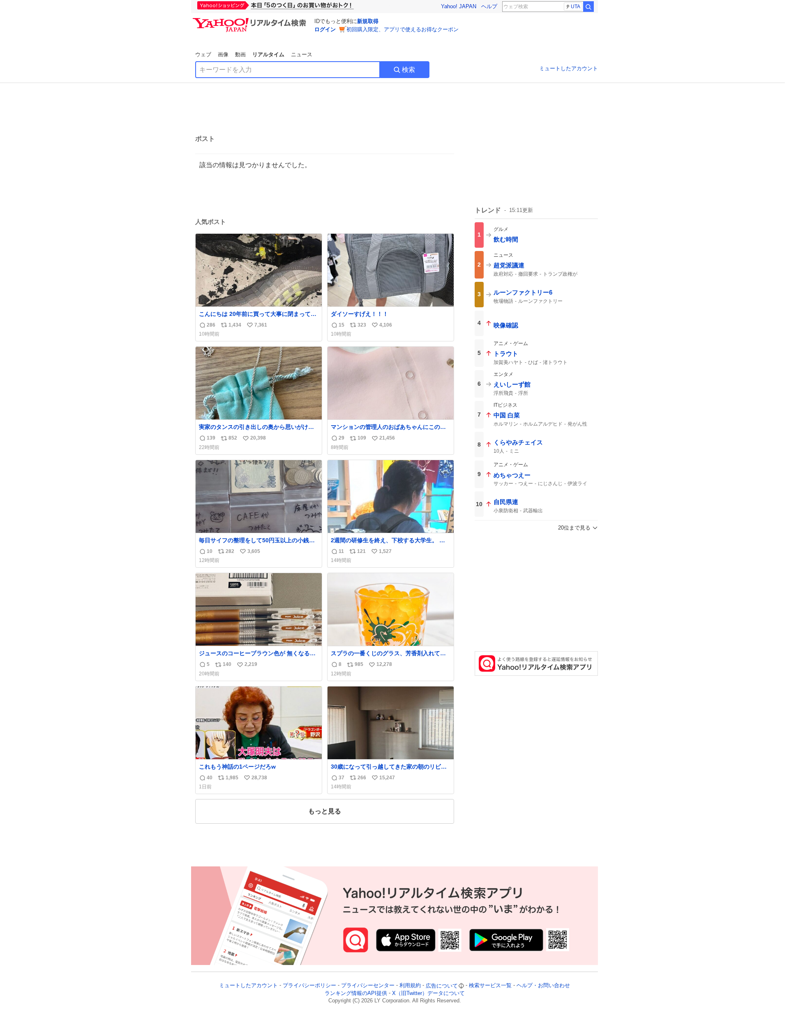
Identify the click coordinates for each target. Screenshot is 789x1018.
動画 (240, 54)
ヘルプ (489, 6)
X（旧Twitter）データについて (428, 993)
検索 (408, 69)
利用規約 (410, 986)
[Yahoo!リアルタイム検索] (250, 20)
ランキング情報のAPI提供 (356, 993)
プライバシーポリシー (309, 986)
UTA (575, 6)
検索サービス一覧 (490, 986)
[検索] (588, 6)
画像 (223, 54)
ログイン (325, 29)
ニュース (301, 54)
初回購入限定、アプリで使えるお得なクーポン (402, 29)
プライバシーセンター (367, 986)
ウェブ (203, 54)
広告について (442, 986)
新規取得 (367, 21)
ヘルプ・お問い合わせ (543, 986)
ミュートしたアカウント (568, 68)
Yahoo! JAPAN (458, 6)
